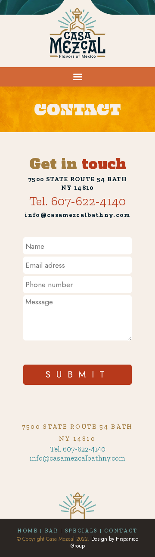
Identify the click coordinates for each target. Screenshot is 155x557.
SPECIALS (81, 531)
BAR (52, 531)
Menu (56, 70)
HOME (27, 531)
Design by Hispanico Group (105, 542)
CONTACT (121, 531)
